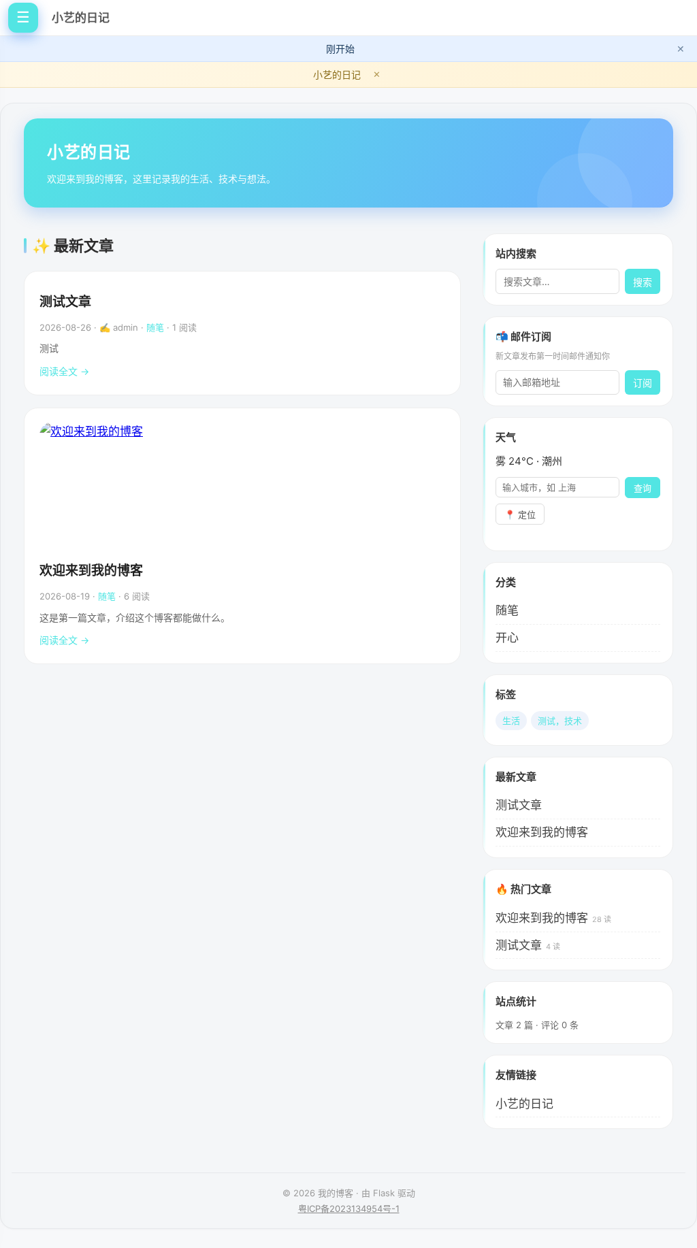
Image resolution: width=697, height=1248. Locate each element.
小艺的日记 (81, 17)
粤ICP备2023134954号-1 (349, 1208)
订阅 (642, 383)
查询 (642, 488)
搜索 (642, 282)
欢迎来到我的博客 (91, 570)
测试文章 (65, 302)
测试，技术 (560, 720)
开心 (507, 637)
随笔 (155, 327)
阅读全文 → (64, 371)
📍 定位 (520, 515)
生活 (511, 720)
